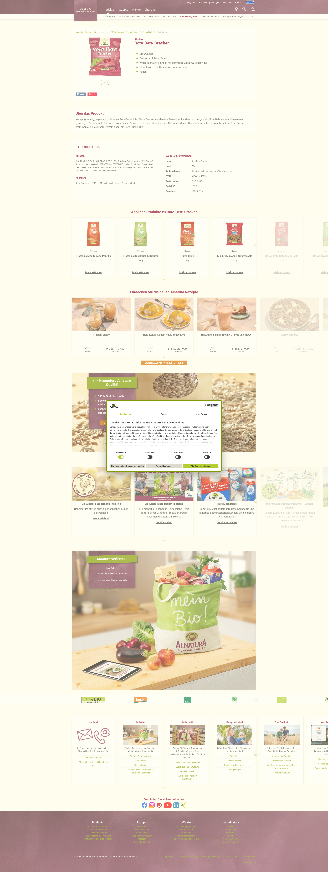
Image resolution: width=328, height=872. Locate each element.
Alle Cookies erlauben (200, 466)
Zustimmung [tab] (126, 414)
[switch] (150, 457)
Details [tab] (164, 414)
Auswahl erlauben (164, 466)
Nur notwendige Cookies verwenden (127, 466)
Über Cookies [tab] (202, 414)
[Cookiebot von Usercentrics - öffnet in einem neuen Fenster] (207, 406)
